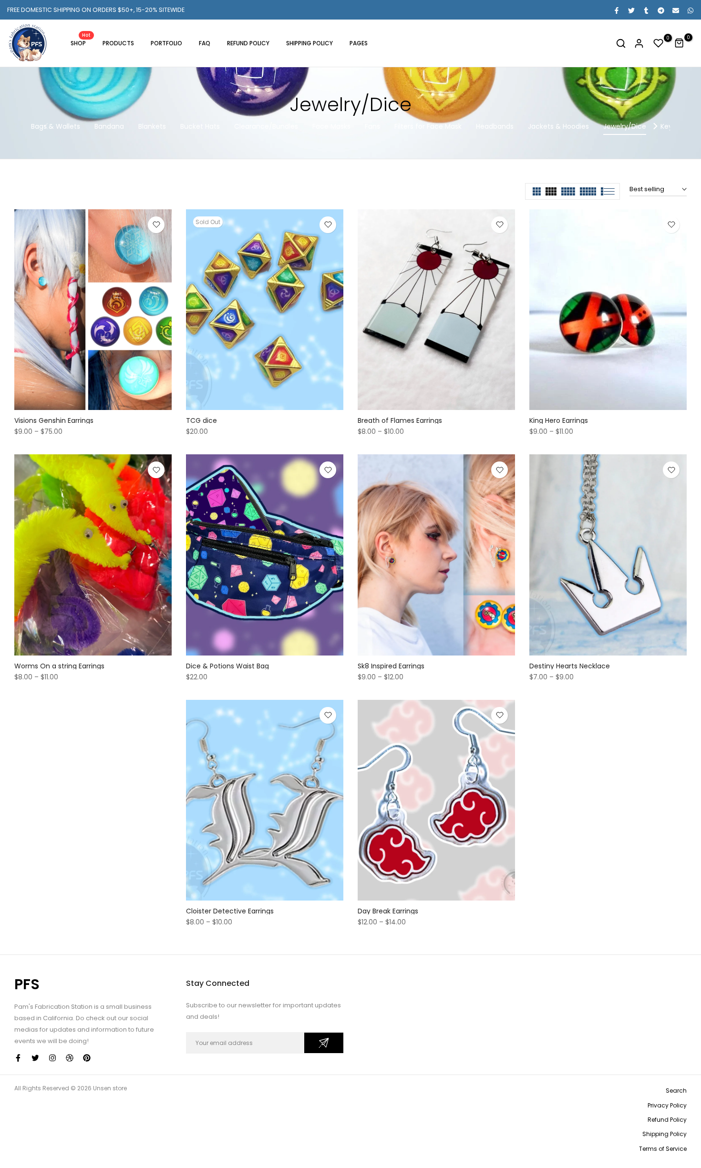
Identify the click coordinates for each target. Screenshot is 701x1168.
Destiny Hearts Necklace (569, 666)
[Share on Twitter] (631, 10)
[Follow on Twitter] (35, 1058)
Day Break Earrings (388, 911)
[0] (658, 43)
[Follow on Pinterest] (87, 1058)
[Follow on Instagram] (52, 1058)
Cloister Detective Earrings (230, 911)
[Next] (654, 126)
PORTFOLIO (166, 43)
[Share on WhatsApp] (690, 10)
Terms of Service (663, 1149)
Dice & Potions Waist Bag (227, 666)
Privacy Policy (667, 1105)
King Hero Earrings (558, 420)
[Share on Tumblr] (645, 10)
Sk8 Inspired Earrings (391, 666)
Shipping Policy (664, 1134)
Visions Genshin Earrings (53, 420)
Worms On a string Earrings (59, 666)
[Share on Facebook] (616, 10)
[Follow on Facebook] (18, 1058)
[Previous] (46, 126)
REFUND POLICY (248, 43)
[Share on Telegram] (660, 10)
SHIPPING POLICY (309, 43)
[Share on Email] (675, 10)
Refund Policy (667, 1120)
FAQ (204, 43)
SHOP (81, 42)
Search (676, 1090)
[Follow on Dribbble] (69, 1058)
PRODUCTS (118, 43)
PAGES (359, 43)
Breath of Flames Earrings (400, 420)
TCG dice (201, 420)
